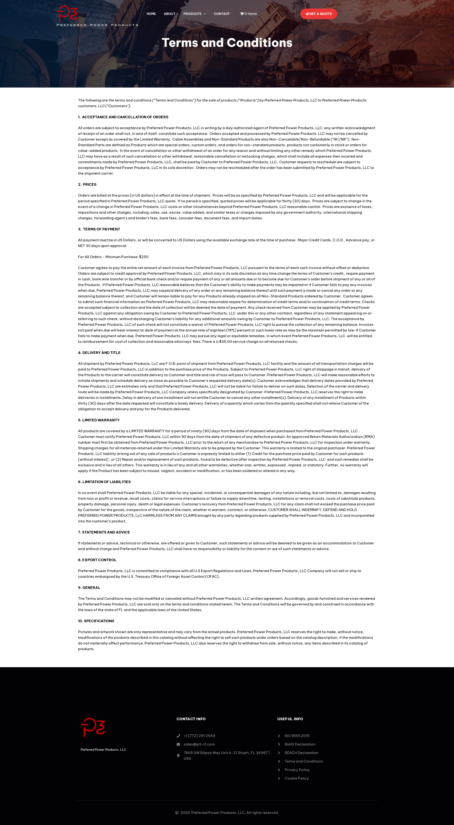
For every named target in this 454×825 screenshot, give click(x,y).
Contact (222, 14)
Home (151, 14)
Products (192, 14)
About (169, 14)
